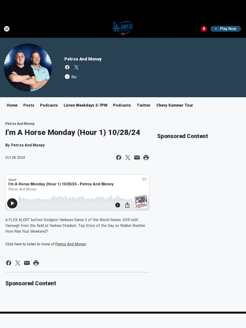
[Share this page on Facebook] (118, 157)
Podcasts (49, 105)
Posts (28, 105)
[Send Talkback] (204, 29)
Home (12, 105)
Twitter (144, 105)
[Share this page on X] (127, 157)
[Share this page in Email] (137, 157)
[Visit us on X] (76, 67)
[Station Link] (123, 28)
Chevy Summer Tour (174, 105)
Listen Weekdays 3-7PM (85, 105)
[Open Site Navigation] (7, 29)
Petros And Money (83, 58)
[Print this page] (146, 157)
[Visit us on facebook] (67, 67)
